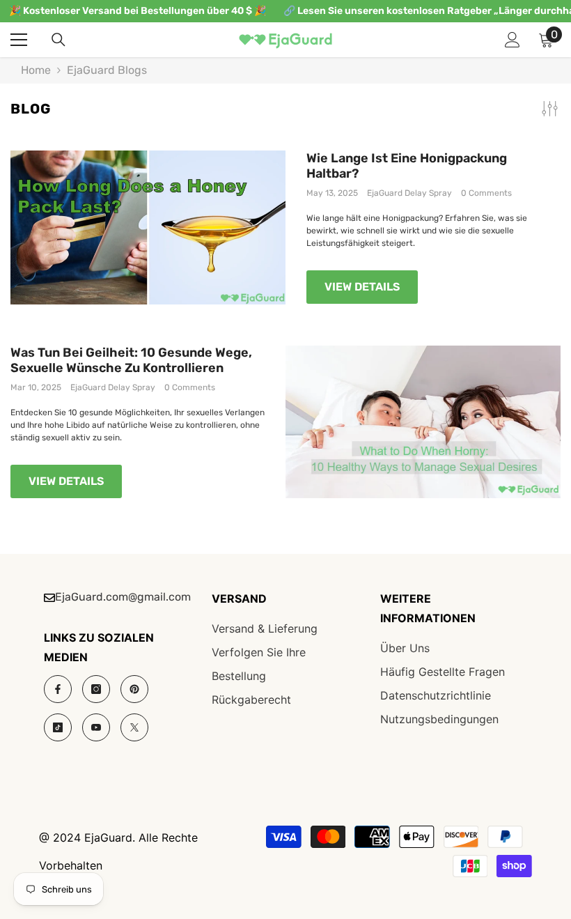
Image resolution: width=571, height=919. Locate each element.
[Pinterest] (134, 689)
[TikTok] (58, 727)
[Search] (58, 39)
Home (36, 70)
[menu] (18, 39)
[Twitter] (134, 727)
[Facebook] (58, 689)
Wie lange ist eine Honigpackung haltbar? (406, 166)
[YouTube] (96, 727)
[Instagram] (96, 689)
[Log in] (512, 39)
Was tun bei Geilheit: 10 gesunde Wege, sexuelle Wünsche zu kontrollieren (131, 361)
